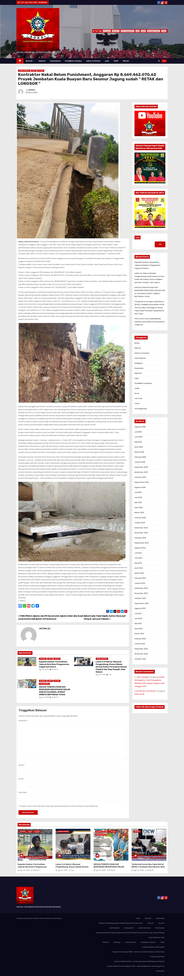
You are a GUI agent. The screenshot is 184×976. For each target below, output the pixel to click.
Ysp (109, 675)
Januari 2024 (139, 583)
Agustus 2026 (140, 427)
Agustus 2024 (140, 548)
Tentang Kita (160, 971)
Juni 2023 (138, 618)
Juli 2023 (138, 613)
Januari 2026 (139, 462)
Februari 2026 (140, 457)
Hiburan (126, 61)
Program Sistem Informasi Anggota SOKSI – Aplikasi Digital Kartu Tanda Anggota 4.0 (135, 966)
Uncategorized (44, 684)
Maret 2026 (139, 452)
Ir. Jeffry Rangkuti (141, 677)
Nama (22, 765)
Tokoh (137, 403)
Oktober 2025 (140, 477)
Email (21, 779)
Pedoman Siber (130, 942)
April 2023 (138, 628)
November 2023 (141, 593)
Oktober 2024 (140, 538)
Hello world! (139, 694)
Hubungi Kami (129, 928)
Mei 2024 (138, 563)
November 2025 (141, 472)
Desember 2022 (141, 649)
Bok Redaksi (160, 918)
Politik (116, 61)
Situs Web (23, 792)
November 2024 (141, 533)
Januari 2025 (139, 522)
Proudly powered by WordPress (27, 918)
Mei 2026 (138, 442)
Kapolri (143, 31)
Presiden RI (115, 31)
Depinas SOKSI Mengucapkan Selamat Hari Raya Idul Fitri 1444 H (121, 923)
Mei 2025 (138, 502)
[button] (159, 61)
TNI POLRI (40, 70)
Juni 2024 (138, 558)
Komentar (23, 720)
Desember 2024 (141, 528)
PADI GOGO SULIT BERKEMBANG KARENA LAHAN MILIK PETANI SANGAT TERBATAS (149, 321)
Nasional (42, 61)
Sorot (34, 70)
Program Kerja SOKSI (157, 957)
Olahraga (117, 942)
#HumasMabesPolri (127, 31)
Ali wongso (106, 31)
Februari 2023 (140, 638)
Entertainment (114, 928)
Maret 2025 (139, 512)
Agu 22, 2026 (44, 669)
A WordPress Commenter (145, 691)
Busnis (137, 343)
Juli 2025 (138, 492)
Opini (107, 61)
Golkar (164, 31)
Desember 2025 (141, 467)
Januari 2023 (139, 643)
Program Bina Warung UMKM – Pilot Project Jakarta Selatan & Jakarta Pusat (138, 952)
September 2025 (141, 482)
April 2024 (138, 568)
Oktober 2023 (140, 598)
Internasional (55, 61)
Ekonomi (151, 923)
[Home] (20, 61)
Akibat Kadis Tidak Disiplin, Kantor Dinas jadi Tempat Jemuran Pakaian (104, 617)
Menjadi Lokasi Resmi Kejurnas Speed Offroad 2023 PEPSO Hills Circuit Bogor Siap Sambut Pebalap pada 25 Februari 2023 (130, 935)
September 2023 (141, 603)
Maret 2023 (139, 633)
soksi (137, 31)
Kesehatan (139, 368)
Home (138, 918)
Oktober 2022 (140, 659)
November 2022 (141, 654)
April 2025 (138, 507)
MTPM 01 (31, 90)
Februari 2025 (140, 517)
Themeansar (57, 918)
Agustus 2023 (139, 608)
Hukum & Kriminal (93, 61)
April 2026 (138, 447)
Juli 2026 (138, 432)
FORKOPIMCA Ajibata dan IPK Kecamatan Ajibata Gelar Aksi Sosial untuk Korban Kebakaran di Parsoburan (50, 617)
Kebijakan (138, 363)
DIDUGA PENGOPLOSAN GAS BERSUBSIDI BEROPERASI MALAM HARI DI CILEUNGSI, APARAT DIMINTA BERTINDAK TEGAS (54, 691)
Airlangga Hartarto (153, 31)
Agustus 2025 (140, 487)
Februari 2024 (140, 578)
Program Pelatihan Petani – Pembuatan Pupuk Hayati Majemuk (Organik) (139, 961)
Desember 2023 (141, 588)
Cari (137, 237)
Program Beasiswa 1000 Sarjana (153, 947)
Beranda (29, 61)
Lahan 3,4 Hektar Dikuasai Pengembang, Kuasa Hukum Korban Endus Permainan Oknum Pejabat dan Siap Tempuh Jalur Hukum (111, 667)
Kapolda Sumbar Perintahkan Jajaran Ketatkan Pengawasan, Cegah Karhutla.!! (54, 664)
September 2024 (141, 543)
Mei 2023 (138, 623)
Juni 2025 (138, 497)
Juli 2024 (138, 553)
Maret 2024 (139, 573)
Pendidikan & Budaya (73, 61)
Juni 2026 (138, 437)
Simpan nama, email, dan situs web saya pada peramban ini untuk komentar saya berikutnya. (59, 806)
